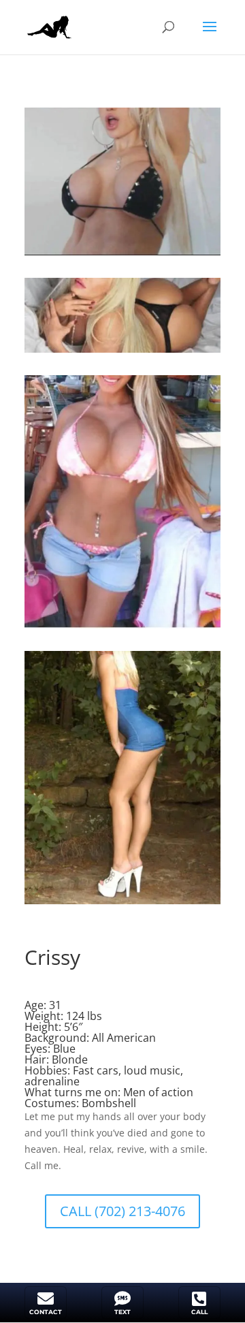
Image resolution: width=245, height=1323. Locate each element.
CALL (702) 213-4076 (122, 1211)
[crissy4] (122, 903)
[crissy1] (122, 255)
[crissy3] (122, 628)
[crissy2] (122, 352)
